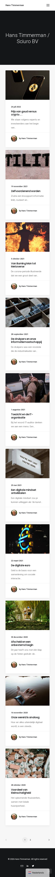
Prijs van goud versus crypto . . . (24, 113)
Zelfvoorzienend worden (25, 191)
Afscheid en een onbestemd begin (22, 643)
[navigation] (38, 873)
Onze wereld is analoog (25, 717)
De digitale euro (20, 565)
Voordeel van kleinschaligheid (21, 791)
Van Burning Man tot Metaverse (23, 265)
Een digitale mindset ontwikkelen (23, 491)
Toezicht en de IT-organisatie (22, 415)
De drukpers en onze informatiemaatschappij (26, 340)
